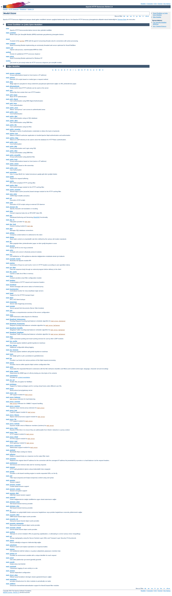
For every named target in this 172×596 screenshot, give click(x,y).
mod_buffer (10, 176)
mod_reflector (10, 454)
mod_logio (9, 354)
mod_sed (9, 476)
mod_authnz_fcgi (12, 133)
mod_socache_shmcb (13, 527)
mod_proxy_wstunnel (13, 445)
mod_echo (9, 250)
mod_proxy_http (11, 432)
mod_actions (10, 77)
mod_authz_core (11, 142)
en (127, 16)
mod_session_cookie (13, 484)
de (124, 16)
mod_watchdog (11, 579)
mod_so (8, 510)
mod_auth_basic (11, 95)
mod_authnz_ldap (12, 138)
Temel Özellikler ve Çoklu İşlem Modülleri (160, 14)
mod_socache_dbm (12, 515)
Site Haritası (167, 3)
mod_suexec (10, 549)
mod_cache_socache (13, 189)
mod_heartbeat (11, 284)
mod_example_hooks (13, 259)
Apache (5, 9)
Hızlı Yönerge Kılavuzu (159, 26)
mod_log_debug (11, 345)
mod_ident (9, 297)
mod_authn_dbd (11, 116)
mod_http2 (9, 293)
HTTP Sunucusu (14, 9)
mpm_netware (10, 43)
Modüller (143, 3)
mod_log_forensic (12, 350)
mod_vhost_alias (12, 575)
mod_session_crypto (13, 489)
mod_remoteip (11, 458)
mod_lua (9, 358)
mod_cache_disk (12, 185)
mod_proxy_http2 (12, 437)
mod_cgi (9, 198)
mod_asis (9, 90)
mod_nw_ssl (10, 380)
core (7, 28)
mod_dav (9, 215)
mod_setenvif (10, 497)
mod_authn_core (12, 112)
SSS (155, 3)
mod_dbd (9, 228)
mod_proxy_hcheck (12, 423)
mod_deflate (10, 233)
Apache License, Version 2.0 (11, 592)
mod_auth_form (11, 103)
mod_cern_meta (11, 194)
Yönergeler (150, 3)
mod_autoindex (11, 172)
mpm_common (11, 32)
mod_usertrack (11, 566)
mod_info (9, 310)
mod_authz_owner (12, 163)
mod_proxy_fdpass (12, 415)
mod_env (9, 254)
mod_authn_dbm (12, 120)
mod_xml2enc (10, 583)
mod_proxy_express (13, 406)
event (8, 39)
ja (137, 16)
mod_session (10, 480)
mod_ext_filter (11, 267)
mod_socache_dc (12, 519)
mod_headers (10, 280)
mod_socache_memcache (15, 523)
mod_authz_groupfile (13, 155)
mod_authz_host (11, 159)
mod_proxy (10, 388)
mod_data (9, 211)
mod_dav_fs (10, 220)
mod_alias (9, 82)
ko (140, 16)
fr (134, 16)
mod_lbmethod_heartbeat (14, 332)
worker (22, 41)
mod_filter (9, 276)
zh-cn (147, 16)
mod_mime (9, 367)
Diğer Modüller (157, 17)
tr (143, 16)
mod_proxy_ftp (11, 419)
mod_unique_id (11, 553)
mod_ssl (9, 536)
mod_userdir (10, 562)
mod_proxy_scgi (11, 441)
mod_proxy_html (11, 428)
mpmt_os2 (9, 48)
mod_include (10, 306)
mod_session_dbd (12, 493)
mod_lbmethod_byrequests (15, 323)
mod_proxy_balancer (58, 321)
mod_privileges (11, 384)
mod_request (10, 467)
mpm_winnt (10, 56)
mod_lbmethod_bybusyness (15, 319)
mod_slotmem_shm (12, 506)
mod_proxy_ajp (11, 393)
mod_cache (10, 181)
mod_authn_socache (13, 129)
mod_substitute (11, 545)
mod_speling (10, 532)
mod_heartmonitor (12, 289)
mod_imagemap (11, 302)
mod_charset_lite (12, 207)
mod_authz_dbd (11, 146)
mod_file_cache (11, 272)
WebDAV (36, 217)
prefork (8, 52)
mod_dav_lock (11, 224)
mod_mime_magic (12, 371)
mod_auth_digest (12, 99)
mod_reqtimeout (11, 463)
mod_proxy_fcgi (11, 410)
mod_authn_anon (12, 107)
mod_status (10, 540)
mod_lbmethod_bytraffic (14, 328)
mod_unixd (10, 558)
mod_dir (9, 241)
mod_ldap (9, 337)
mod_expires (10, 263)
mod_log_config (11, 341)
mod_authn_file (11, 125)
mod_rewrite (10, 471)
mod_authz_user (11, 168)
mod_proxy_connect (13, 401)
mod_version (10, 570)
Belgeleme (23, 9)
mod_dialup (10, 237)
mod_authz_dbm (11, 151)
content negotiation (24, 377)
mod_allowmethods (12, 86)
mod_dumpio (10, 246)
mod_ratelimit (10, 450)
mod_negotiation (12, 375)
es (131, 16)
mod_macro (10, 362)
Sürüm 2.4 (31, 9)
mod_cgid (9, 202)
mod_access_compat (13, 73)
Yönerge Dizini (122, 19)
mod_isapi (9, 315)
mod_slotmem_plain (13, 502)
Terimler (160, 3)
